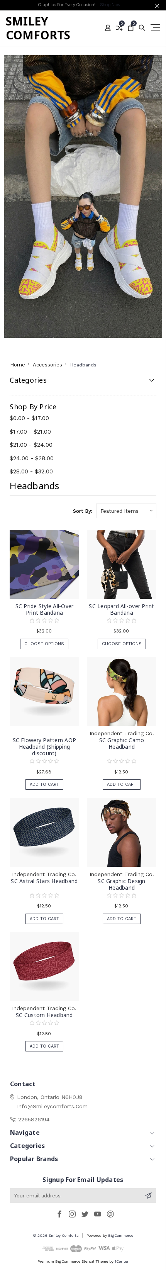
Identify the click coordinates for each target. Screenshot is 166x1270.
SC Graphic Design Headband (121, 884)
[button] (83, 196)
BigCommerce (120, 1235)
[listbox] (126, 511)
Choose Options (44, 643)
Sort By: (82, 511)
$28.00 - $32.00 (31, 471)
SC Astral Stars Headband (44, 881)
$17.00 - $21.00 (30, 431)
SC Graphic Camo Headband (121, 743)
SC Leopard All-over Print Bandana (121, 609)
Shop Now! (111, 4)
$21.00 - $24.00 (31, 444)
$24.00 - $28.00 (32, 458)
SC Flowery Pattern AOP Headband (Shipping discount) (44, 746)
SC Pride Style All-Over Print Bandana (44, 609)
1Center (122, 1261)
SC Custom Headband (44, 1015)
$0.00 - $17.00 (29, 418)
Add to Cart (44, 784)
